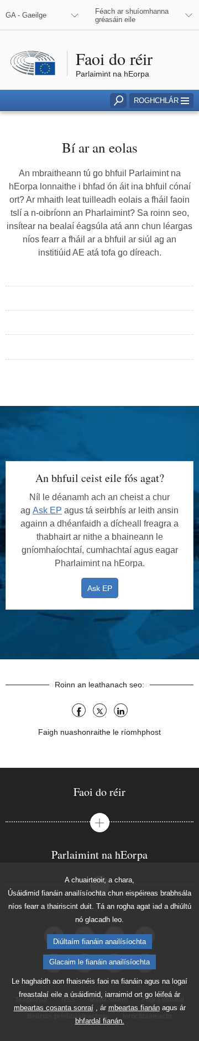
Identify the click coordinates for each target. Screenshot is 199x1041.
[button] (161, 100)
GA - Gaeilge (26, 15)
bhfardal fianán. (99, 1021)
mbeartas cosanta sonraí (53, 1008)
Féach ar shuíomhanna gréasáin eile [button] (132, 15)
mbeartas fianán (134, 1008)
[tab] (99, 791)
